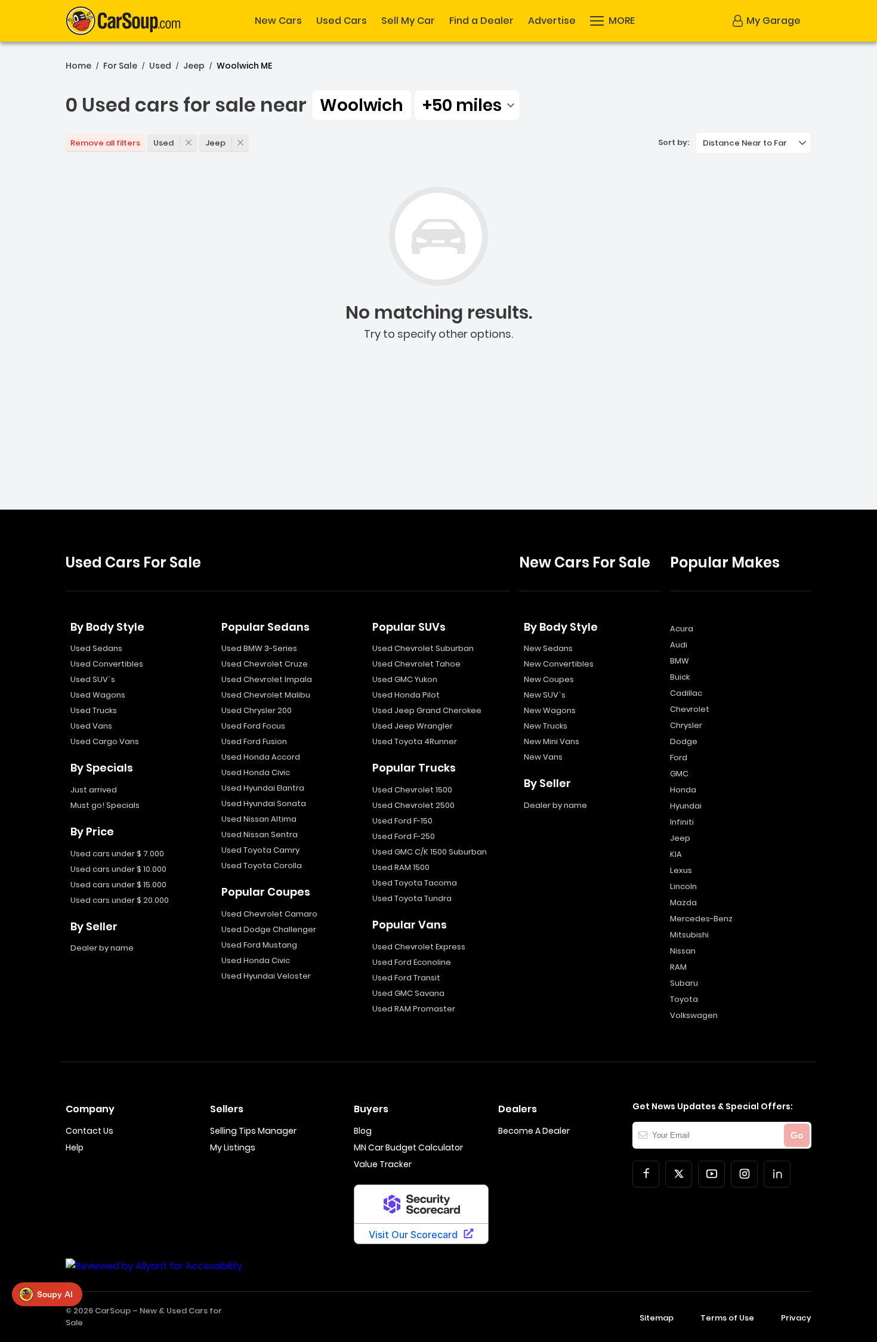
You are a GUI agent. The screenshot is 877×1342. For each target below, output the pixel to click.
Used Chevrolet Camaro (269, 914)
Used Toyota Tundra (412, 898)
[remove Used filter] (188, 142)
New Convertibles (559, 664)
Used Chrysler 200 (256, 710)
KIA (676, 854)
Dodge (683, 741)
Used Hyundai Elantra (262, 788)
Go (796, 1135)
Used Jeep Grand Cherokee (426, 710)
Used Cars (341, 20)
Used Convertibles (106, 664)
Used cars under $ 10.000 (118, 869)
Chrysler (686, 725)
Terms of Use (727, 1318)
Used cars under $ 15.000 (118, 884)
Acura (681, 628)
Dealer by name (102, 948)
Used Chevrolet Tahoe (416, 664)
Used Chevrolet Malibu (265, 695)
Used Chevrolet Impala (266, 679)
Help (75, 1147)
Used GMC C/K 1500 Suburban (429, 851)
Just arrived (93, 789)
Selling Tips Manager (253, 1131)
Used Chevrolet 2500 (413, 805)
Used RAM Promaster (413, 1008)
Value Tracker (383, 1164)
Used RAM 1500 (401, 867)
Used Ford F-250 (403, 836)
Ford (678, 757)
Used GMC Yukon (404, 679)
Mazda (683, 902)
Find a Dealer (481, 20)
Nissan (683, 951)
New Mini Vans (551, 741)
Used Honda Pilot (406, 695)
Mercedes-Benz (701, 918)
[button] (612, 21)
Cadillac (686, 693)
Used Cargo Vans (104, 741)
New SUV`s (545, 695)
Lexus (681, 870)
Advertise (552, 20)
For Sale (120, 66)
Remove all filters (105, 143)
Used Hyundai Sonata (263, 803)
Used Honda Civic (255, 772)
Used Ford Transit (406, 977)
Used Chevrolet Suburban (423, 648)
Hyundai (686, 806)
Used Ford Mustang (259, 945)
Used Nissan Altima (259, 819)
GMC (679, 773)
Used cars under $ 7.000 (117, 853)
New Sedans (548, 648)
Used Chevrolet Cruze (264, 664)
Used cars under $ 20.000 (119, 900)
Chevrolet (689, 709)
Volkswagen (694, 1015)
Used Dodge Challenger (268, 929)
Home (78, 66)
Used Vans (91, 726)
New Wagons (550, 710)
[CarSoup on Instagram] (744, 1174)
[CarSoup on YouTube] (711, 1174)
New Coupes (549, 679)
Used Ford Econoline (411, 962)
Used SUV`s (92, 679)
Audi (678, 644)
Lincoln (683, 886)
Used (160, 66)
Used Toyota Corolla (261, 865)
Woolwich (361, 105)
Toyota (684, 999)
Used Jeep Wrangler (412, 726)
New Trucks (545, 726)
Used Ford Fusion (254, 741)
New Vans (543, 757)
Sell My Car (408, 20)
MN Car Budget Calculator (408, 1147)
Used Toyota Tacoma (414, 883)
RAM (678, 967)
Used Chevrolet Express (418, 946)
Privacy (796, 1318)
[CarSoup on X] (678, 1174)
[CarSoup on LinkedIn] (777, 1174)
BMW (679, 661)
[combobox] (467, 105)
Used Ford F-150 (402, 820)
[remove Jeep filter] (240, 142)
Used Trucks (93, 710)
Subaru (684, 983)
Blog (363, 1131)
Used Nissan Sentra (259, 834)
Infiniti (682, 822)
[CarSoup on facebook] (645, 1174)
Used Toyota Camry (260, 850)
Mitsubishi (689, 934)
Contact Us (89, 1131)
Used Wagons (97, 695)
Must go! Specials (105, 805)
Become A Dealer (534, 1131)
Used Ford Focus (253, 726)
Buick (680, 677)
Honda (683, 789)
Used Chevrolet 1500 (412, 789)
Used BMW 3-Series (259, 648)
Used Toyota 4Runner (414, 741)
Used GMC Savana (408, 993)
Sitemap (657, 1318)
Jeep (194, 66)
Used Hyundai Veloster (266, 976)
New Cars (278, 20)
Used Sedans (96, 648)
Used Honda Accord (260, 757)
